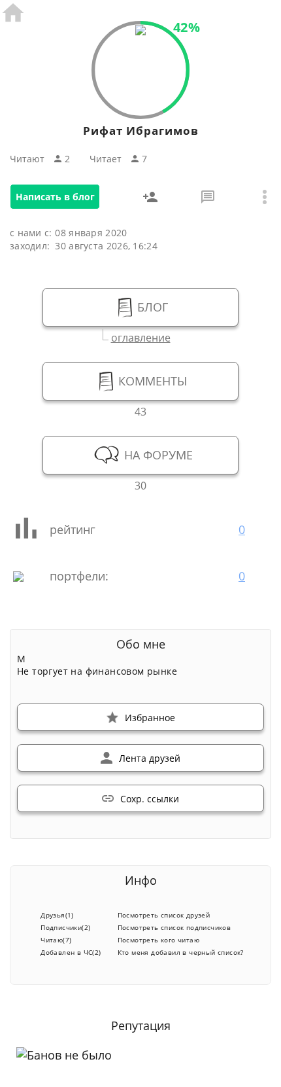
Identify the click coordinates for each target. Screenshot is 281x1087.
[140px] (140, 31)
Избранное (150, 717)
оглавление (141, 336)
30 (140, 484)
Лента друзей (149, 758)
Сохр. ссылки (149, 799)
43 (140, 410)
